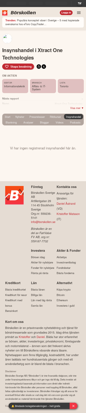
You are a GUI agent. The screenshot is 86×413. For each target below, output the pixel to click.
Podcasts (75, 122)
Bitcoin (61, 295)
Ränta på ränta (39, 273)
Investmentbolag (66, 262)
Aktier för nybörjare (42, 262)
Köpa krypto (64, 289)
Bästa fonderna (65, 273)
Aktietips (62, 257)
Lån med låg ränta (41, 300)
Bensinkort (11, 311)
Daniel (41, 337)
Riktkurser (55, 117)
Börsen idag (38, 257)
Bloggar (44, 122)
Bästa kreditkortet (15, 289)
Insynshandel (73, 117)
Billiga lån (36, 295)
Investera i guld (65, 305)
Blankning (11, 122)
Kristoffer (24, 337)
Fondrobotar (63, 268)
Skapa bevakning (21, 66)
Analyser (28, 122)
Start (7, 117)
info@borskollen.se (43, 222)
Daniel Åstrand (66, 203)
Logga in (66, 12)
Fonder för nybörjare (42, 268)
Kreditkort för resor (16, 295)
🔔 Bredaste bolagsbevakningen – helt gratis (35, 406)
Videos (59, 122)
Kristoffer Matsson (68, 214)
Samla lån (37, 305)
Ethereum (62, 300)
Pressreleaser (37, 117)
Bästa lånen (38, 289)
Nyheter (19, 117)
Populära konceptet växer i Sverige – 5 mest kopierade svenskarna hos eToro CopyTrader (42, 22)
